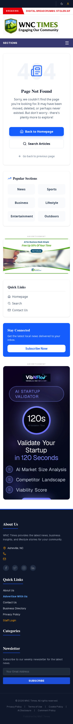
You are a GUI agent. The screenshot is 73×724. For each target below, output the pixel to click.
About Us (8, 590)
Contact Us (20, 310)
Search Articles (39, 144)
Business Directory (14, 608)
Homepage (20, 297)
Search (17, 303)
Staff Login (9, 620)
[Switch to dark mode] (61, 3)
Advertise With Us (15, 596)
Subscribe (36, 680)
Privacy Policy (11, 614)
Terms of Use (35, 706)
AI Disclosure (24, 710)
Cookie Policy (56, 706)
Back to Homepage (39, 131)
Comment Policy (46, 710)
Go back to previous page (39, 156)
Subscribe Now (36, 348)
